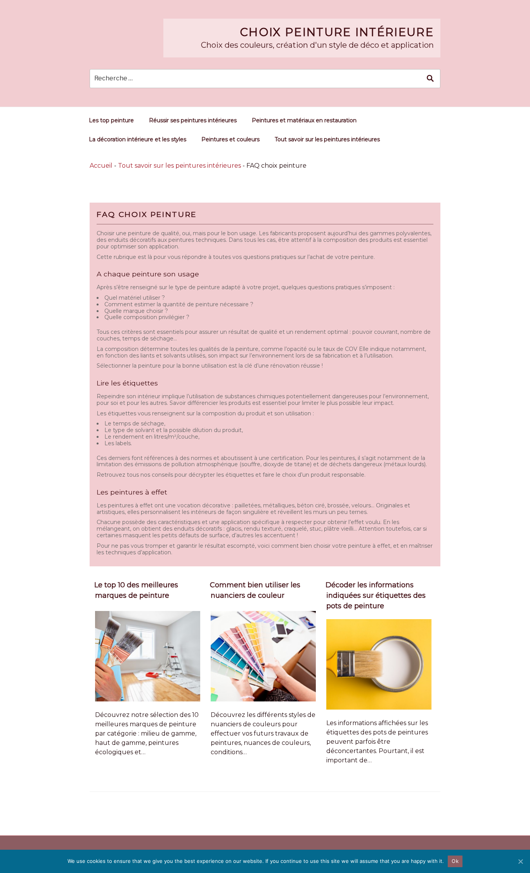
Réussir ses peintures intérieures (193, 120)
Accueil (101, 165)
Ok (455, 861)
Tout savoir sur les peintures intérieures (327, 139)
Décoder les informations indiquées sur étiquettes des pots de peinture (376, 595)
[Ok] (520, 861)
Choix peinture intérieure (337, 32)
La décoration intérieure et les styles (137, 139)
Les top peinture (111, 120)
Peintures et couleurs (230, 139)
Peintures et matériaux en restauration (304, 120)
